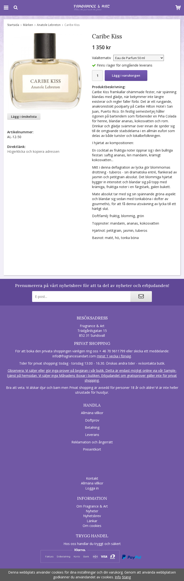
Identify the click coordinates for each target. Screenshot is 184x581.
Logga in (92, 488)
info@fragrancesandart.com (74, 356)
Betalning (92, 427)
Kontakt (92, 478)
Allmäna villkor (92, 412)
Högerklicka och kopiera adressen (33, 151)
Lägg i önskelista (24, 116)
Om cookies (92, 525)
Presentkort (92, 449)
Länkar (92, 521)
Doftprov (92, 420)
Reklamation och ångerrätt (92, 442)
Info (118, 577)
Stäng (126, 577)
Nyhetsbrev (92, 516)
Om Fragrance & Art (92, 506)
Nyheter (92, 511)
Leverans (92, 434)
